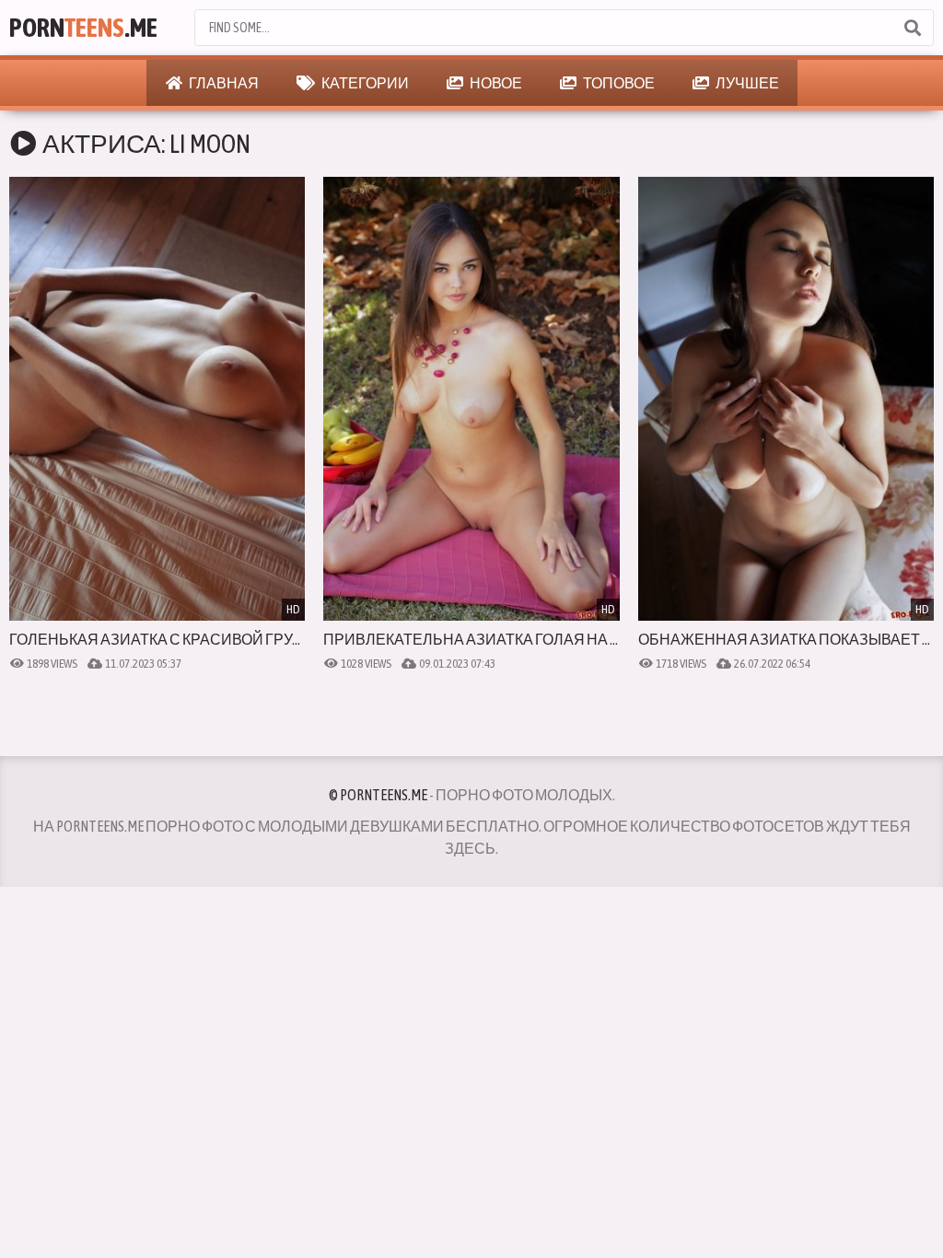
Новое (495, 83)
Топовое (618, 83)
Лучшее (746, 83)
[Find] (911, 27)
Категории (364, 83)
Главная (223, 83)
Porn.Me (83, 27)
